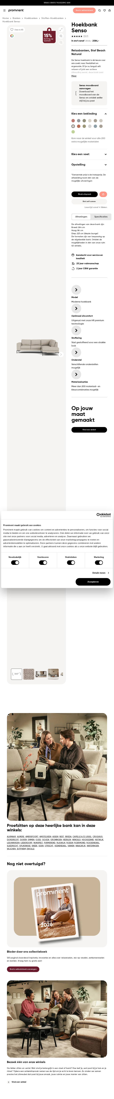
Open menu (4, 10)
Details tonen (98, 573)
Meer (73, 76)
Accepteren (93, 582)
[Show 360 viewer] (16, 674)
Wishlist (104, 10)
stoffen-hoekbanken (52, 18)
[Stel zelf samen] (11, 35)
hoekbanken (31, 18)
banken (16, 18)
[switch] (43, 562)
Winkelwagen (109, 10)
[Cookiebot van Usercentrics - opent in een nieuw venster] (98, 515)
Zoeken (99, 10)
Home (6, 18)
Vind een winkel (19, 1082)
